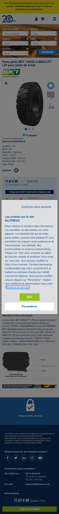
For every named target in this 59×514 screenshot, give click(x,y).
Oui (29, 297)
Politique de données (17, 287)
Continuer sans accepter (36, 206)
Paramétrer (29, 306)
